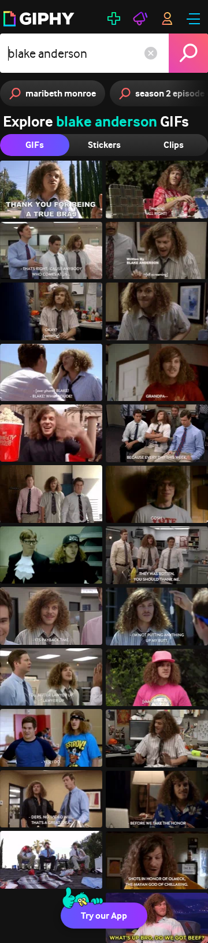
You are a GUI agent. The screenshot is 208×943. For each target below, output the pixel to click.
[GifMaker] (114, 18)
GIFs (34, 144)
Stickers (104, 144)
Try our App (104, 915)
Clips (174, 144)
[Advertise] (140, 18)
